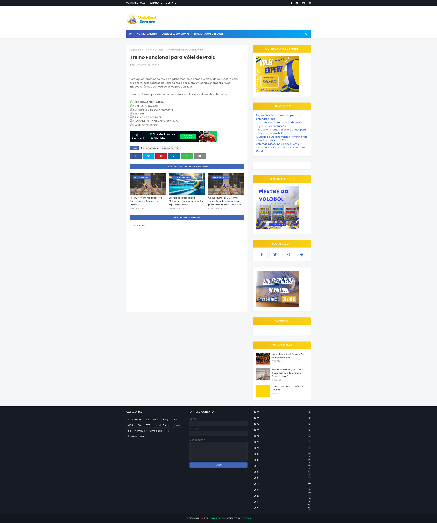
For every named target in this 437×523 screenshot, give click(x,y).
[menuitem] (130, 34)
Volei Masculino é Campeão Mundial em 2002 (288, 356)
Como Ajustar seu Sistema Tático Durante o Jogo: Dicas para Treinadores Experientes (224, 201)
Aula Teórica (152, 419)
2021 (282, 442)
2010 (282, 508)
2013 (282, 490)
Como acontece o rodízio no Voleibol (288, 388)
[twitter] (297, 3)
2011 (282, 502)
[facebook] (291, 3)
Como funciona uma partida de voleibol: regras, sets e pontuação (280, 124)
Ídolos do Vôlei (136, 436)
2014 (282, 484)
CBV (175, 419)
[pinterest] (309, 3)
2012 (282, 496)
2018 (282, 460)
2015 (282, 478)
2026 (282, 412)
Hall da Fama (162, 425)
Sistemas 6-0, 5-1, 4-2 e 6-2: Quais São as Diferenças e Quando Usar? (287, 373)
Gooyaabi (246, 518)
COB (130, 425)
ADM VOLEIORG (139, 64)
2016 (282, 472)
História (177, 425)
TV (167, 430)
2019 (282, 454)
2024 (282, 424)
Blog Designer (215, 518)
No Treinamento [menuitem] (147, 33)
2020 (282, 448)
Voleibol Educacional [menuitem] (175, 33)
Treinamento (155, 2)
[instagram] (303, 3)
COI (139, 425)
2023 (282, 430)
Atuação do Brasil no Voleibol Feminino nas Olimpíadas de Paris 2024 (281, 138)
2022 (282, 436)
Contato (171, 2)
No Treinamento (149, 148)
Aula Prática (134, 419)
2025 (282, 418)
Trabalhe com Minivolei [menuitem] (208, 33)
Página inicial (137, 49)
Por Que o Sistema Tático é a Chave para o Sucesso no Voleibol (146, 201)
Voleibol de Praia (154, 49)
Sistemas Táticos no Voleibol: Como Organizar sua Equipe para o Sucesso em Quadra (280, 147)
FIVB (148, 425)
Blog (165, 419)
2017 (282, 466)
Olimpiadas (155, 430)
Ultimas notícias (135, 2)
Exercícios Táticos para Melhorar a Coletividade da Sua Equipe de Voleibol (186, 201)
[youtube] (301, 254)
